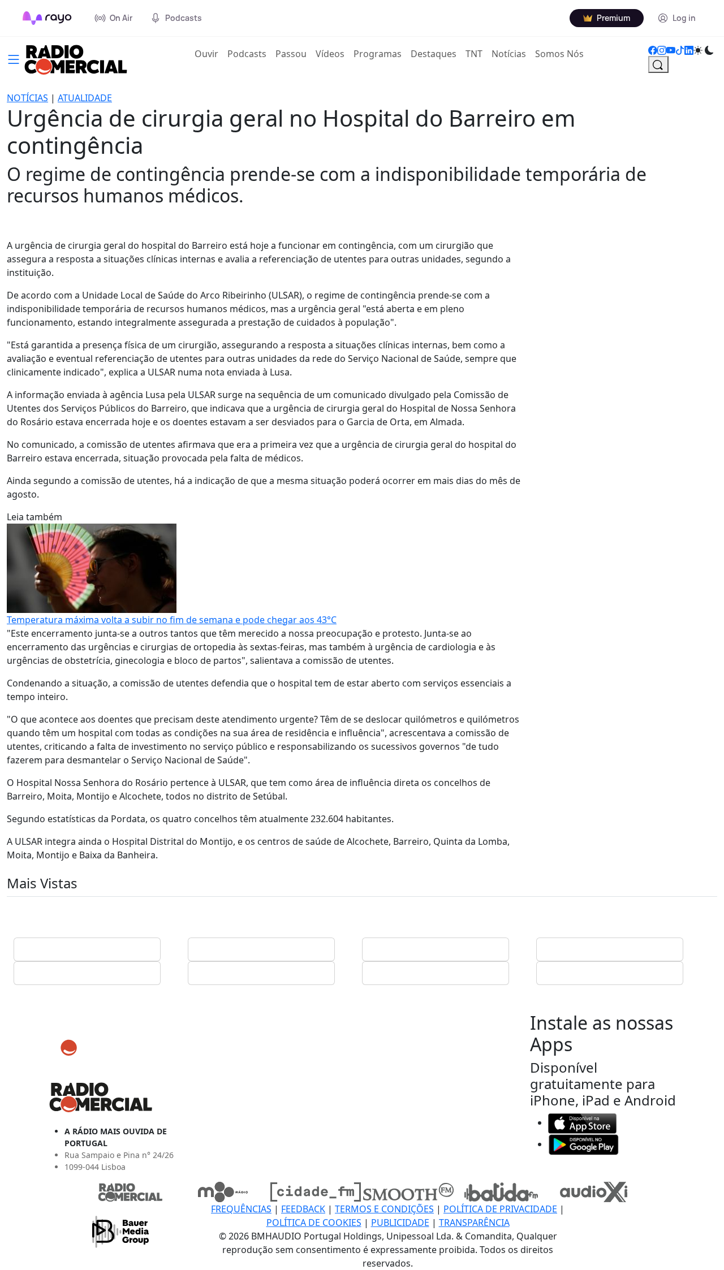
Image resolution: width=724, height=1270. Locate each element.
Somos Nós (559, 53)
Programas (378, 53)
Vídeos (330, 53)
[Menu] (13, 58)
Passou (291, 53)
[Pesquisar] (658, 64)
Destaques (433, 53)
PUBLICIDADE (400, 1222)
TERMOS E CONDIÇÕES (384, 1209)
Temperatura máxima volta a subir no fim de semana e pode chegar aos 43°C (172, 620)
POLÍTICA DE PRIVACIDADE (500, 1209)
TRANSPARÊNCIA (474, 1222)
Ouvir (209, 53)
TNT (474, 53)
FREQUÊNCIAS (241, 1209)
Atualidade (85, 98)
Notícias (509, 53)
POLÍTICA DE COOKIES (313, 1222)
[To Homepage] (47, 18)
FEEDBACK (303, 1209)
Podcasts (246, 53)
